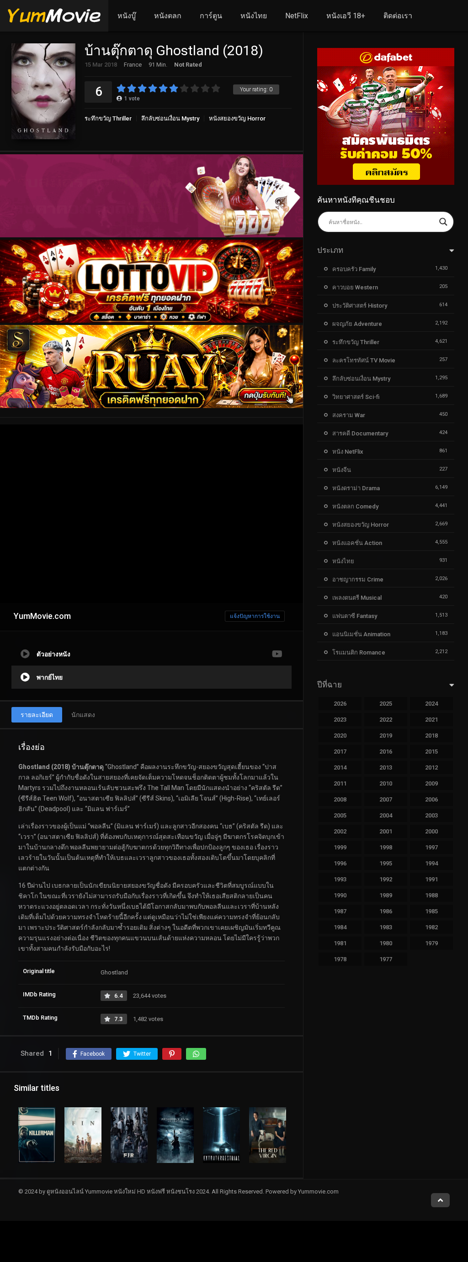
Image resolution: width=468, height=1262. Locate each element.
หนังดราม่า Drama (356, 488)
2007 (385, 799)
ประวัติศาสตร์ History (359, 305)
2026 (340, 703)
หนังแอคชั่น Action (357, 542)
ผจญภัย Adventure (357, 323)
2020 (340, 735)
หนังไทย (253, 15)
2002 (340, 831)
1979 (431, 943)
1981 (340, 943)
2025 (385, 703)
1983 (385, 927)
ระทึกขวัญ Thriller (108, 118)
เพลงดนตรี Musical (357, 597)
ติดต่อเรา (397, 15)
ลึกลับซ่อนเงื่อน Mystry (170, 118)
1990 (340, 895)
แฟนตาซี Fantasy (354, 616)
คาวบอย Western (355, 287)
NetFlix (296, 15)
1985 (431, 911)
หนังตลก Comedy (355, 506)
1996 (340, 863)
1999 (340, 847)
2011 (340, 783)
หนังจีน (341, 469)
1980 (385, 943)
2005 (340, 815)
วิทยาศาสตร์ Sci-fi (355, 396)
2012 (431, 767)
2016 (385, 751)
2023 (340, 719)
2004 (385, 815)
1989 (385, 895)
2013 (385, 767)
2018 (431, 735)
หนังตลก (167, 15)
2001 (385, 831)
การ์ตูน (211, 15)
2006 (431, 799)
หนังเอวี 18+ (345, 15)
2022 (385, 719)
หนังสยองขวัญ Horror (237, 118)
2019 (385, 735)
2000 (431, 831)
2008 (340, 799)
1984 (340, 927)
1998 (385, 847)
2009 (431, 783)
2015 (431, 751)
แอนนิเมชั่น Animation (361, 634)
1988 (431, 895)
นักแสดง (83, 714)
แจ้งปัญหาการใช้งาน (255, 616)
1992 (385, 879)
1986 (385, 911)
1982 (431, 927)
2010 (385, 783)
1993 (340, 879)
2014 (340, 767)
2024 (431, 703)
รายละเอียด (37, 714)
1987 (340, 911)
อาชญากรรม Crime (357, 579)
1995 (385, 863)
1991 (431, 879)
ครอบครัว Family (354, 269)
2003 (431, 815)
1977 (385, 959)
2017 (340, 751)
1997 (431, 847)
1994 (431, 863)
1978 (340, 959)
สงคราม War (348, 415)
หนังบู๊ (126, 15)
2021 (431, 719)
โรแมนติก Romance (358, 652)
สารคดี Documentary (360, 433)
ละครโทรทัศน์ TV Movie (363, 360)
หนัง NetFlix (347, 451)
